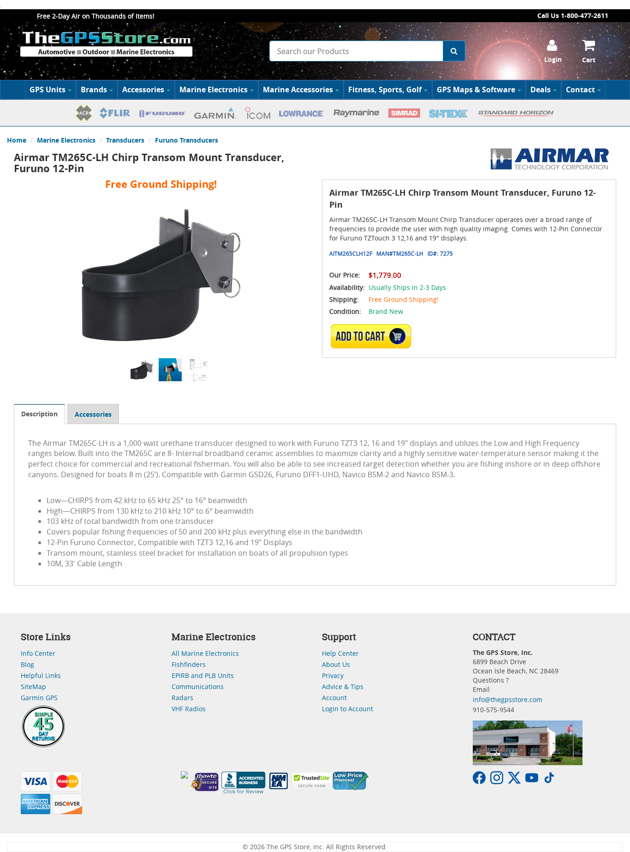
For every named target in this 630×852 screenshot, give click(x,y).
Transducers (125, 140)
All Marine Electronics (205, 653)
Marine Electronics (213, 89)
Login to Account (347, 708)
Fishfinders (189, 664)
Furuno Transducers (186, 140)
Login (553, 59)
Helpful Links (41, 675)
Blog (27, 664)
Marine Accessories (298, 89)
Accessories (143, 89)
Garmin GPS (39, 697)
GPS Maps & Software (476, 89)
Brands (94, 89)
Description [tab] (39, 413)
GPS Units (47, 89)
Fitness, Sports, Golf (385, 89)
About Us (336, 664)
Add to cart (373, 336)
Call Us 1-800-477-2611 (572, 15)
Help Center (340, 653)
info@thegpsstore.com (507, 699)
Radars (182, 697)
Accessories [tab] (93, 414)
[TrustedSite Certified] (312, 780)
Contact (580, 89)
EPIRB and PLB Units (203, 675)
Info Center (38, 653)
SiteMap (33, 686)
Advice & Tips (342, 686)
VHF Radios (189, 708)
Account (334, 697)
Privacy (333, 675)
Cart (588, 59)
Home (16, 140)
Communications (198, 686)
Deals (540, 89)
